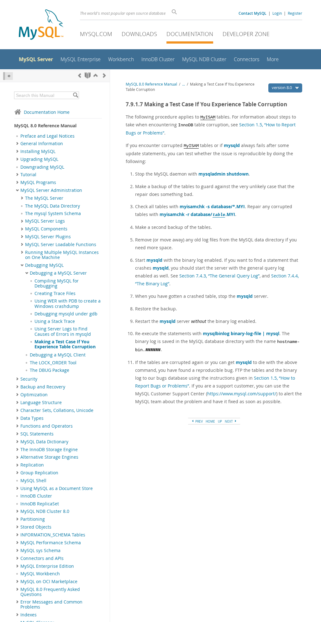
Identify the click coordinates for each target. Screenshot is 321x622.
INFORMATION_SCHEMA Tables (52, 535)
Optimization (34, 395)
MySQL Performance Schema (50, 543)
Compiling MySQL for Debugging (56, 283)
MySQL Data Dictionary (44, 442)
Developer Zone (246, 34)
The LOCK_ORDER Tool (53, 363)
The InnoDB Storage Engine (49, 449)
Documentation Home (47, 112)
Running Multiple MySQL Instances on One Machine (62, 255)
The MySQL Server (44, 198)
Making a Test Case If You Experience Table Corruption (65, 344)
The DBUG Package (49, 370)
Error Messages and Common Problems (51, 604)
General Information (41, 143)
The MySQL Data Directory (52, 206)
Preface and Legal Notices (47, 136)
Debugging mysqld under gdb (65, 314)
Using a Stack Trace (54, 321)
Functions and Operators (46, 426)
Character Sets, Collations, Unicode (56, 410)
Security (28, 379)
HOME (210, 421)
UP (220, 421)
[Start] (88, 75)
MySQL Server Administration (51, 190)
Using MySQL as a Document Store (56, 488)
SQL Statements (37, 434)
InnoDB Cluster (36, 496)
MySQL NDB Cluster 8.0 (44, 511)
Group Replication (39, 473)
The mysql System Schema (53, 213)
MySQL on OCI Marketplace (48, 581)
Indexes (28, 615)
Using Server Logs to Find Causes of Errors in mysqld (62, 331)
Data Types (32, 418)
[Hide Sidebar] (8, 76)
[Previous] (79, 75)
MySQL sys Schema (40, 550)
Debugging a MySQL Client (58, 355)
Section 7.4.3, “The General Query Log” (219, 276)
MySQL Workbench (40, 574)
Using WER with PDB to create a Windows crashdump (67, 303)
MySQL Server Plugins (48, 237)
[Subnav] (17, 143)
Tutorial (28, 174)
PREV (198, 421)
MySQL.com (96, 34)
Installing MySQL (37, 151)
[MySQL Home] (41, 25)
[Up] (95, 75)
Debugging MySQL (44, 265)
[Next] (104, 75)
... (183, 84)
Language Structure (41, 402)
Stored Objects (35, 527)
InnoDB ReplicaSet (39, 504)
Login (277, 13)
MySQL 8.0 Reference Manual (151, 84)
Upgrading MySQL (39, 159)
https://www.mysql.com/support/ (241, 394)
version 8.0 (282, 87)
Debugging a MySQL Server (58, 273)
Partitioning (32, 519)
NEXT (229, 421)
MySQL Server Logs (45, 221)
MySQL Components (46, 229)
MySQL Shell (33, 480)
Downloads (139, 34)
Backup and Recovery (42, 387)
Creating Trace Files (55, 293)
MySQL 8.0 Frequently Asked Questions (50, 592)
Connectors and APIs (42, 558)
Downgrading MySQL (42, 167)
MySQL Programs (38, 182)
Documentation (189, 34)
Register (295, 13)
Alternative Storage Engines (49, 457)
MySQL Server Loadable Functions (60, 244)
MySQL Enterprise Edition (47, 566)
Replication (32, 465)
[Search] (75, 95)
